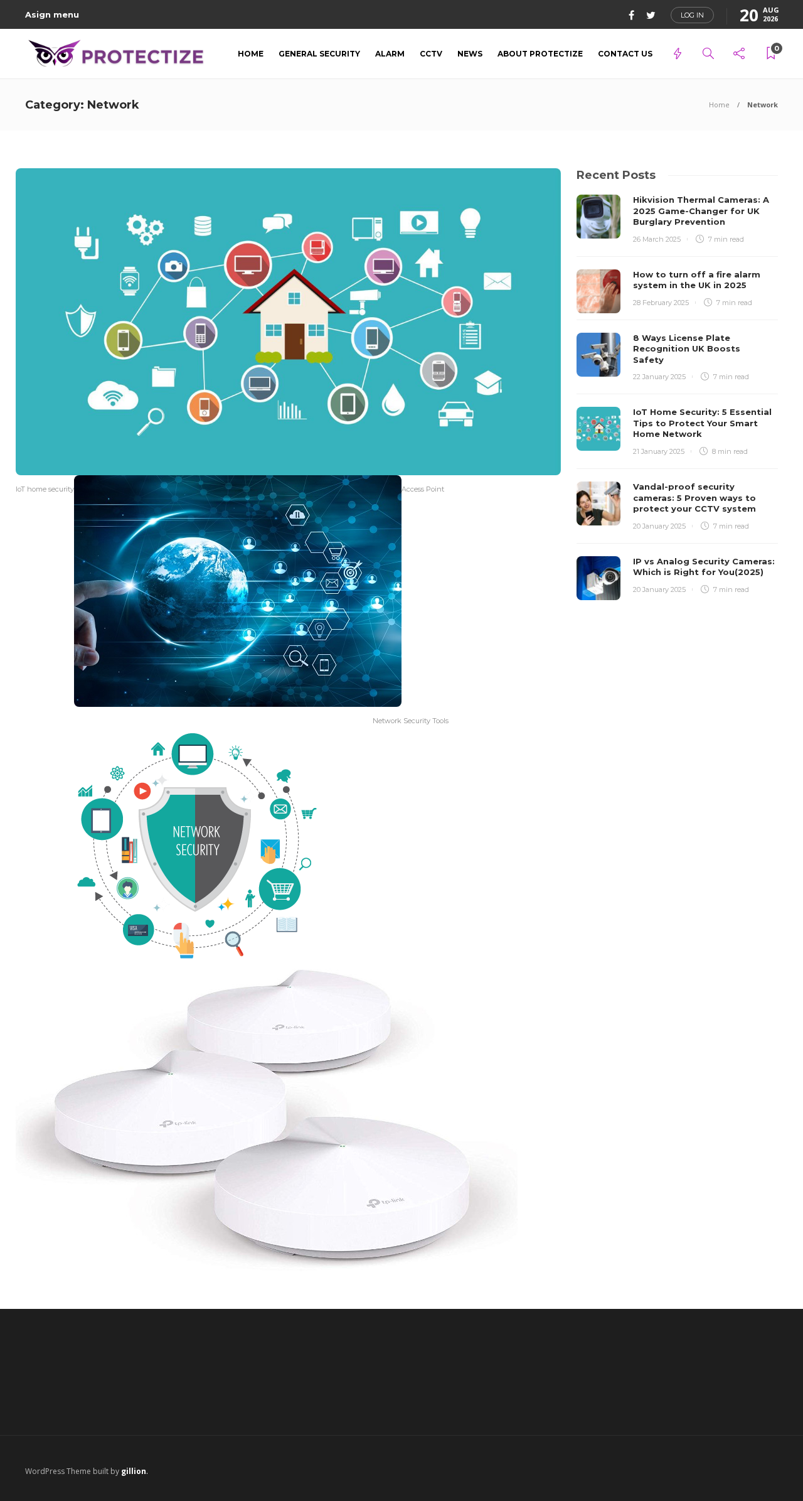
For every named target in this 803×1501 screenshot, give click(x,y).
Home (250, 53)
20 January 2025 (659, 526)
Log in (692, 15)
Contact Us (625, 53)
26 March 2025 (657, 239)
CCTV (431, 53)
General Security (319, 53)
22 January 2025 (659, 376)
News (469, 53)
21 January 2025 (658, 451)
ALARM (390, 53)
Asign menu (52, 14)
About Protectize (540, 53)
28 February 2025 (661, 302)
